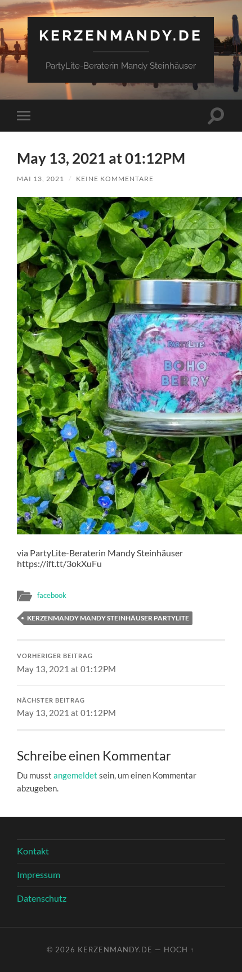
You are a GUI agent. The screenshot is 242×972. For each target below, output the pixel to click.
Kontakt (33, 850)
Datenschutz (41, 898)
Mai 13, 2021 (40, 178)
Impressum (38, 874)
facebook (51, 595)
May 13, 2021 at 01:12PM (66, 663)
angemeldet (75, 775)
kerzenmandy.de (121, 35)
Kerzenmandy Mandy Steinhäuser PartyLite (108, 618)
